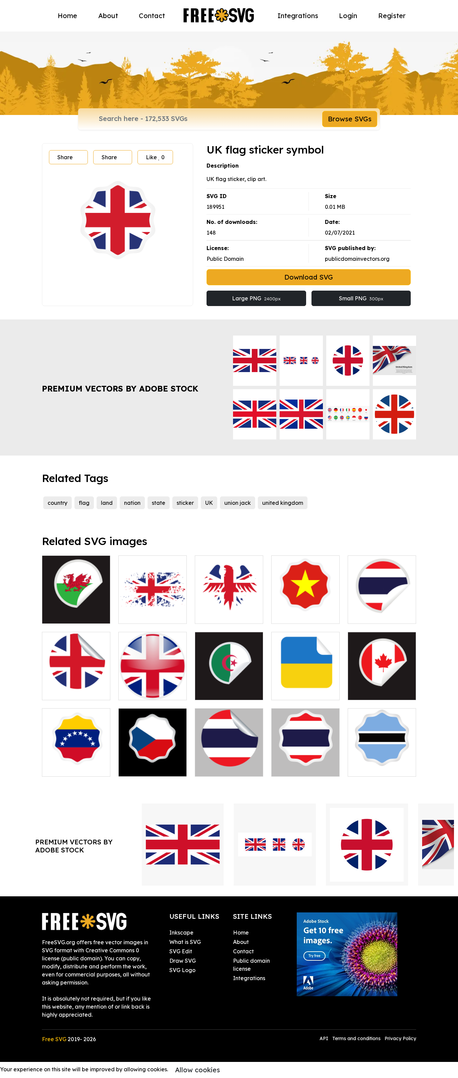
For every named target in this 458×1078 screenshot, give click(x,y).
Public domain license (251, 964)
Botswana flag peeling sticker (382, 763)
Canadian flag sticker (382, 686)
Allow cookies (197, 1070)
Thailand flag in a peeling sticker (382, 610)
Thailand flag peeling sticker (229, 763)
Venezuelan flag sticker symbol (76, 763)
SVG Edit (180, 951)
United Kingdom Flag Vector (152, 686)
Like (155, 157)
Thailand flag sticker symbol (305, 763)
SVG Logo (182, 970)
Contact (152, 15)
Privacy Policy (400, 1038)
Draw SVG (182, 960)
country (57, 502)
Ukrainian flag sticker (305, 686)
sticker (185, 502)
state (158, 502)
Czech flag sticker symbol (152, 763)
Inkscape (181, 932)
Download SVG (308, 277)
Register (392, 15)
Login (348, 15)
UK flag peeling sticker (76, 686)
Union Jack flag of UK (152, 610)
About (108, 15)
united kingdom (282, 502)
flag (84, 502)
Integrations (298, 15)
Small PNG (361, 298)
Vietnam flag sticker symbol (305, 610)
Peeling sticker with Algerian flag (229, 686)
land (107, 502)
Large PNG (256, 298)
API (325, 1038)
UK (209, 502)
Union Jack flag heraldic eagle (229, 610)
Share (65, 157)
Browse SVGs (349, 119)
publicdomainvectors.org (357, 258)
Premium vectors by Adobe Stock (120, 388)
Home (67, 15)
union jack (237, 502)
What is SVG (185, 942)
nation (132, 502)
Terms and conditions (356, 1038)
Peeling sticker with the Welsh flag (76, 610)
